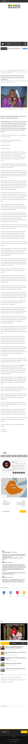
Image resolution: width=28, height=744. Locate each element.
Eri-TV (9, 677)
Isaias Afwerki (3, 681)
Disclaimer (16, 741)
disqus (22, 511)
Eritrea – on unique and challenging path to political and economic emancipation (14, 647)
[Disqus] (14, 531)
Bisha (6, 677)
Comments (14, 643)
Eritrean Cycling (18, 677)
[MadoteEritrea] (13, 473)
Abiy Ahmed (20, 48)
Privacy (12, 741)
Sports (12, 681)
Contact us (25, 731)
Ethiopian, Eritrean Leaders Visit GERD (13, 663)
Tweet (3, 456)
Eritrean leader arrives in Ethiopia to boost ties (15, 668)
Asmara (2, 677)
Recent (5, 643)
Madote (16, 739)
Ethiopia (19, 679)
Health (24, 679)
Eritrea (13, 677)
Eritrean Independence (13, 679)
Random (23, 643)
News (6, 70)
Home (2, 70)
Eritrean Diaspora (4, 679)
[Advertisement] (14, 26)
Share (9, 456)
